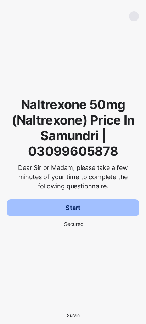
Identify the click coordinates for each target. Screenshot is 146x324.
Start (73, 207)
